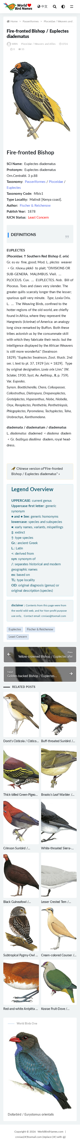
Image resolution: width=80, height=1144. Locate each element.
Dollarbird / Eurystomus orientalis (31, 1114)
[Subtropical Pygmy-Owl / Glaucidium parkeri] (21, 928)
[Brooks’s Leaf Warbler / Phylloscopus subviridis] (59, 768)
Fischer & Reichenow (35, 205)
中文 (44, 6)
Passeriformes (31, 21)
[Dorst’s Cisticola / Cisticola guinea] (21, 714)
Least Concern (18, 636)
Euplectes (14, 187)
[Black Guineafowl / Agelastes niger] (21, 875)
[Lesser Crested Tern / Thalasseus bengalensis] (59, 875)
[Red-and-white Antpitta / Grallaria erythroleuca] (21, 982)
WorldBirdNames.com (50, 1131)
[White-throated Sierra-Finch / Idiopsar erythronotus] (59, 821)
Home (14, 21)
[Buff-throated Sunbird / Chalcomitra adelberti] (59, 714)
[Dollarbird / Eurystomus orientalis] (40, 1071)
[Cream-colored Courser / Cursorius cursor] (59, 928)
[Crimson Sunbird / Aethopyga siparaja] (21, 821)
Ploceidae (56, 181)
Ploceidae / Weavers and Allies (61, 21)
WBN (15, 44)
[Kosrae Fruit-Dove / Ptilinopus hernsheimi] (59, 982)
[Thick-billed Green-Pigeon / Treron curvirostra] (21, 768)
